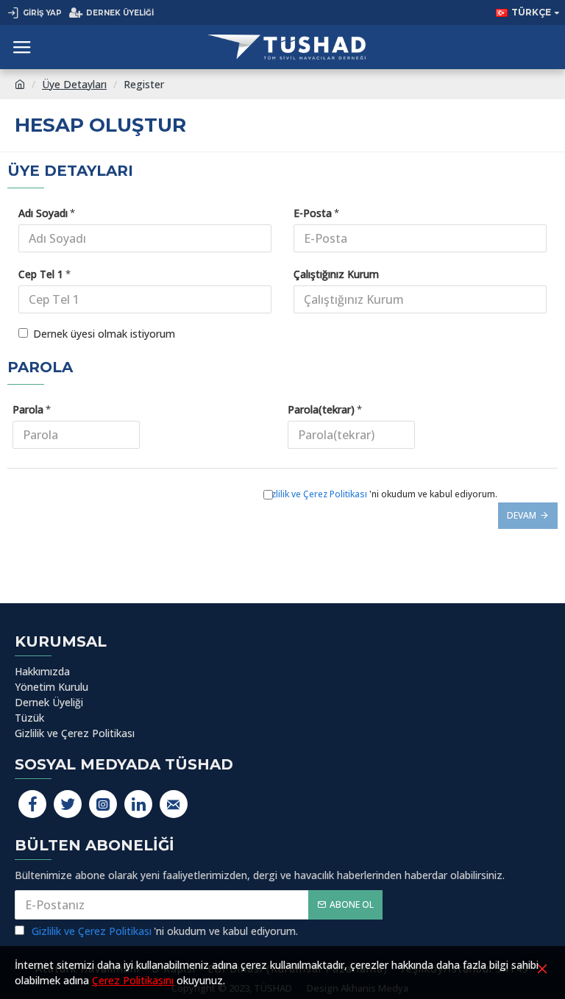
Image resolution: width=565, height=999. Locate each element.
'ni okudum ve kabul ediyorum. (380, 494)
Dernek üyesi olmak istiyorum (104, 334)
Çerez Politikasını (133, 980)
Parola (28, 409)
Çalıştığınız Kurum (336, 274)
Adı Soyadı (43, 213)
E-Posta (313, 213)
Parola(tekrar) (321, 409)
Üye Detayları (74, 84)
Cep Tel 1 (40, 274)
